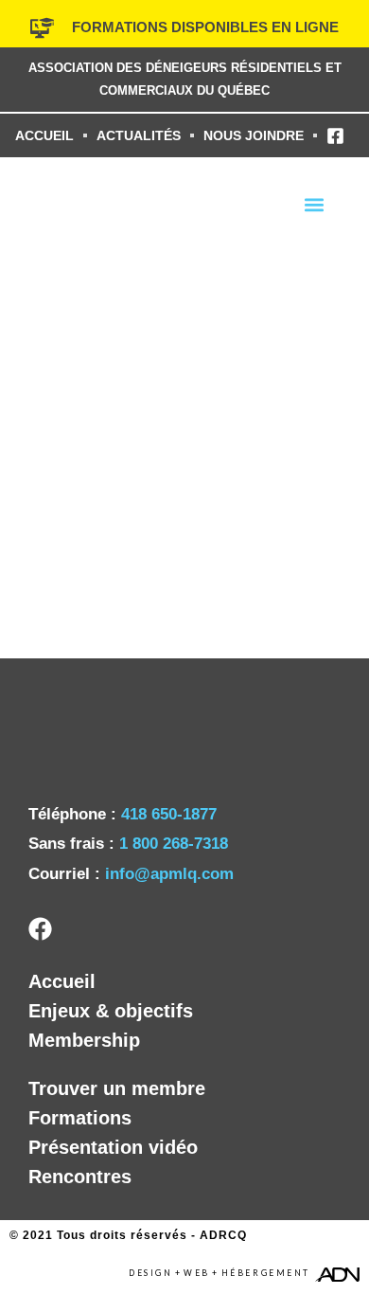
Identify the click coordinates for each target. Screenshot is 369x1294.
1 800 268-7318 (173, 844)
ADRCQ (223, 1235)
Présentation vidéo (113, 1147)
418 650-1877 (169, 814)
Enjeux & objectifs (110, 1010)
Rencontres (80, 1176)
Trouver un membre (116, 1088)
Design (150, 1273)
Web (197, 1273)
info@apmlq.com (169, 874)
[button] (313, 204)
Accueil (62, 981)
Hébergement (265, 1273)
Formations (80, 1117)
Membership (84, 1040)
